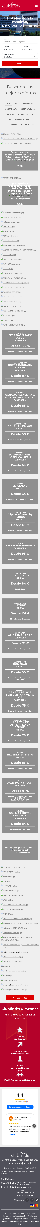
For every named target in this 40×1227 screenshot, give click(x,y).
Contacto (20, 1168)
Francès (31, 1172)
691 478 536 (8, 1186)
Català (24, 1172)
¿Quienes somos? (9, 1168)
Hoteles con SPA (25, 114)
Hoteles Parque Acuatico (20, 119)
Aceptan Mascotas (24, 104)
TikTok (37, 1200)
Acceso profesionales (19, 1218)
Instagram (32, 1200)
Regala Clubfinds (31, 1168)
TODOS (8, 104)
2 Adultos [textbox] (8, 57)
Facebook (27, 1200)
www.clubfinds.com (11, 4)
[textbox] (20, 42)
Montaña (29, 124)
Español (4, 1172)
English (10, 1172)
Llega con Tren (15, 124)
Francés (4, 1173)
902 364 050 (8, 1182)
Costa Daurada (27, 109)
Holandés (17, 1172)
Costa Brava (11, 109)
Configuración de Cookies (18, 1221)
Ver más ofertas (20, 998)
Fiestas (10, 114)
